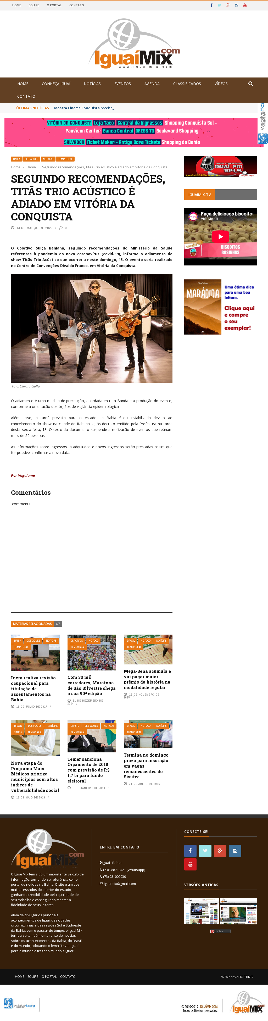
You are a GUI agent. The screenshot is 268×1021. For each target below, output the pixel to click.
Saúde (18, 732)
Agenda (152, 83)
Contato (76, 5)
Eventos (122, 83)
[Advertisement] (91, 565)
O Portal (54, 5)
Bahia (16, 159)
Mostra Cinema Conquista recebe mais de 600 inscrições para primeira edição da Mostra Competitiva (142, 108)
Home (16, 5)
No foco (93, 640)
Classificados (187, 83)
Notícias (92, 83)
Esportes (77, 640)
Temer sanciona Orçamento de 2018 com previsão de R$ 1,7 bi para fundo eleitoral (89, 770)
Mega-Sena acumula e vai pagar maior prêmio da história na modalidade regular (147, 679)
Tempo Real (65, 159)
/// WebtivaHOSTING (237, 976)
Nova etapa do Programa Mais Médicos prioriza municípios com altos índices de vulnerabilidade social (35, 776)
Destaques (31, 159)
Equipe (34, 5)
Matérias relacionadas (32, 624)
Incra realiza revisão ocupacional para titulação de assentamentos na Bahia (33, 688)
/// (58, 624)
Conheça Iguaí (56, 83)
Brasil (131, 640)
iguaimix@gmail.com (120, 883)
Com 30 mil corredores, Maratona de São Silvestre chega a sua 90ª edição (92, 685)
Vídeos (221, 83)
